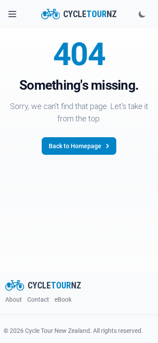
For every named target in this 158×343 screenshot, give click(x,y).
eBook (63, 299)
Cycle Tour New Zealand (57, 330)
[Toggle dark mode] (142, 14)
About (13, 299)
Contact (38, 299)
